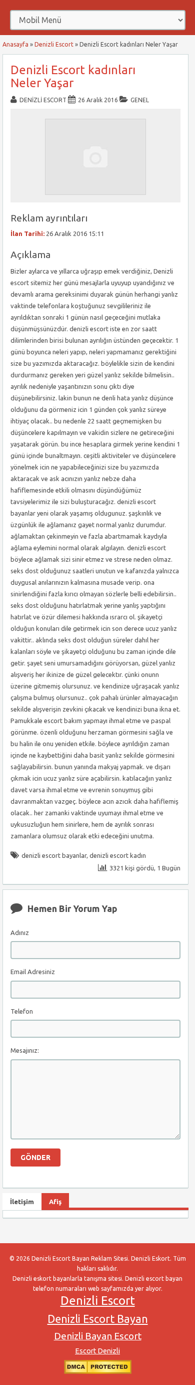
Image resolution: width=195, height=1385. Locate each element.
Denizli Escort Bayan (98, 1319)
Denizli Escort (54, 44)
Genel (139, 100)
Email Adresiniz (32, 971)
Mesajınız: (24, 1050)
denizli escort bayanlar (54, 855)
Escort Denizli (97, 1351)
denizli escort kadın (118, 855)
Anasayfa (15, 44)
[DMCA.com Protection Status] (98, 1371)
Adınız (19, 932)
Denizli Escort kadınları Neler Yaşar (73, 76)
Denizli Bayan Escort (98, 1335)
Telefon (21, 1011)
